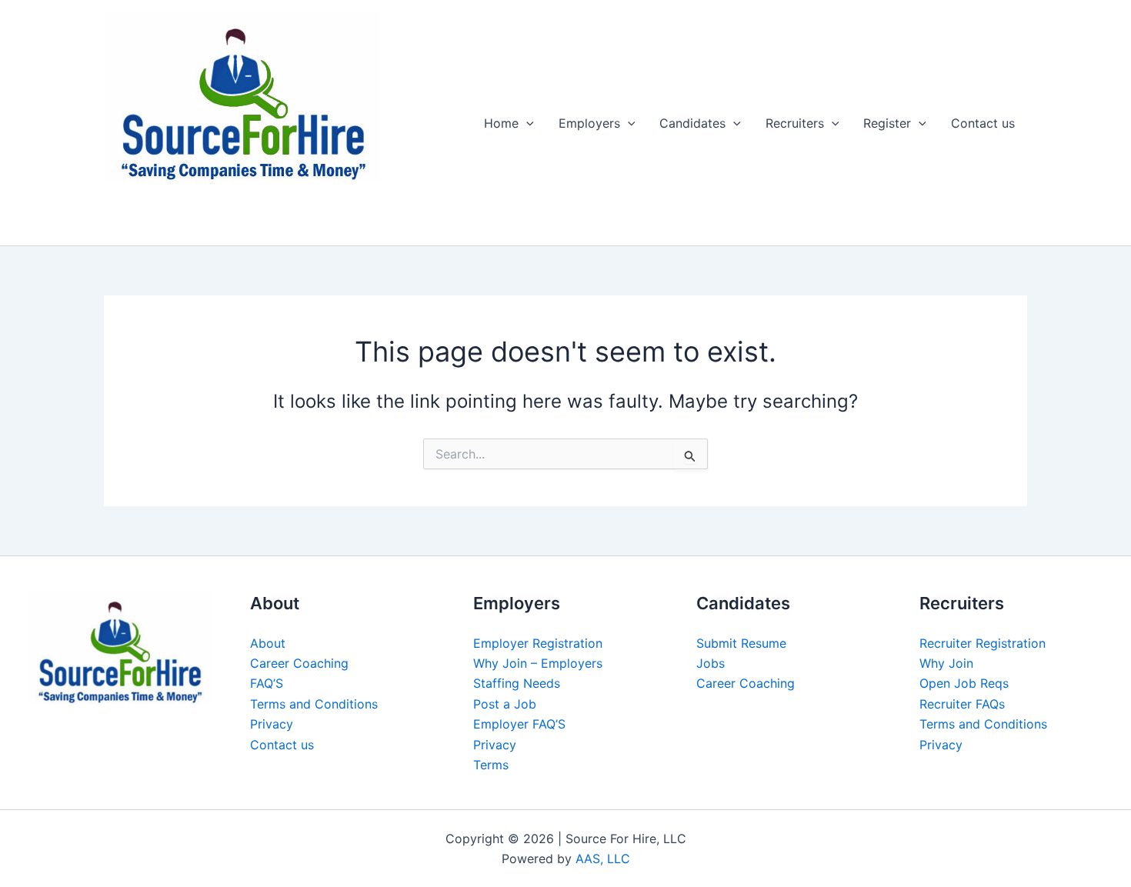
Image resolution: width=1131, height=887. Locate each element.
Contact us (983, 123)
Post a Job (504, 704)
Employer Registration (537, 643)
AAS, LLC (603, 858)
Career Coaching (299, 663)
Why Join (946, 663)
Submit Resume (741, 643)
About (267, 643)
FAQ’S (266, 683)
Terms (491, 764)
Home (501, 123)
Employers (589, 123)
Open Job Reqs (964, 683)
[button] (526, 123)
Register (887, 123)
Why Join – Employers (537, 663)
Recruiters (795, 123)
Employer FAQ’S (519, 724)
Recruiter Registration (982, 643)
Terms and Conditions (314, 704)
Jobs (710, 663)
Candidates (692, 123)
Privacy (271, 724)
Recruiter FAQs (962, 704)
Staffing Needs (516, 683)
